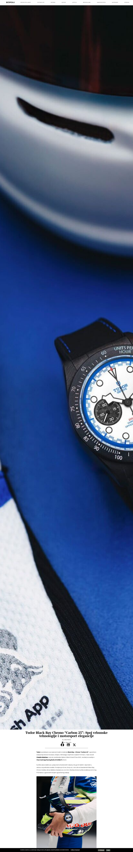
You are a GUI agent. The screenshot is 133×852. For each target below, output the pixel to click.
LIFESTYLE (74, 2)
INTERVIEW (126, 2)
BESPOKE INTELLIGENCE (26, 2)
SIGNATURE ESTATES (101, 2)
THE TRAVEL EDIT (40, 2)
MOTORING (53, 2)
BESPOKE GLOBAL (87, 2)
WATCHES (64, 2)
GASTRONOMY (115, 2)
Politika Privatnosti (75, 850)
